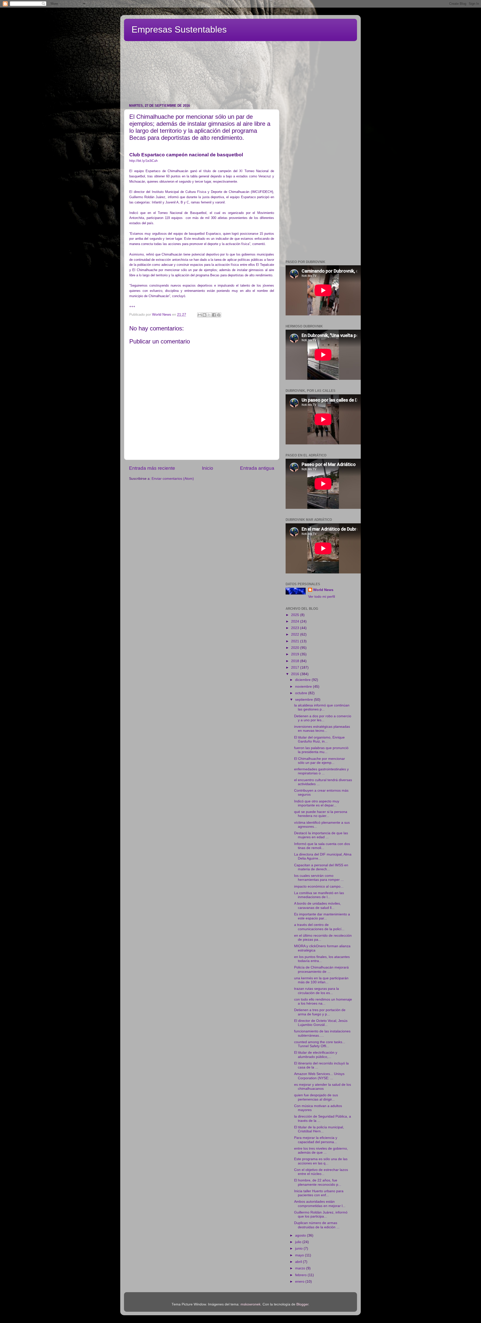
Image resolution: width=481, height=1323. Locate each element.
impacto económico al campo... (318, 886)
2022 (295, 634)
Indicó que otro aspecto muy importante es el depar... (316, 803)
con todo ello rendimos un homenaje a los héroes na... (323, 1001)
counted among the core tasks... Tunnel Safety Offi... (319, 1044)
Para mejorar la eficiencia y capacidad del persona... (315, 1140)
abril (299, 1262)
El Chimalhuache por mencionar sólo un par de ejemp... (319, 761)
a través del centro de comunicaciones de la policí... (319, 927)
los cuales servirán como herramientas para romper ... (319, 878)
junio (299, 1248)
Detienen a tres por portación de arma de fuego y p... (319, 1012)
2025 (295, 615)
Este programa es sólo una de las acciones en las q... (320, 1161)
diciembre (303, 680)
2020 (295, 648)
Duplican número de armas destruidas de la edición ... (316, 1225)
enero (300, 1281)
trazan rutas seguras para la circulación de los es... (316, 991)
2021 (295, 641)
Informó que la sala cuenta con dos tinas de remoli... (322, 846)
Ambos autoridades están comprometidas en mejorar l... (319, 1204)
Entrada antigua (257, 468)
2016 (295, 674)
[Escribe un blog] (204, 314)
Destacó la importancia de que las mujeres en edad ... (321, 835)
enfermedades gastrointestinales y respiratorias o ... (321, 771)
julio (298, 1242)
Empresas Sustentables (179, 29)
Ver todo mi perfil (321, 596)
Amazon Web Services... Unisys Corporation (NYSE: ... (319, 1076)
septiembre (304, 699)
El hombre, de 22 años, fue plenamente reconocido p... (317, 1182)
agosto (301, 1235)
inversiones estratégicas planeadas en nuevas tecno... (322, 729)
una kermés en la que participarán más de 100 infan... (321, 980)
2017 (295, 667)
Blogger (302, 1304)
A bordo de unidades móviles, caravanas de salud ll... (317, 905)
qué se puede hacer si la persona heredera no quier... (320, 814)
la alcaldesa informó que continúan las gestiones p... (321, 707)
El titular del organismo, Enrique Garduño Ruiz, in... (319, 739)
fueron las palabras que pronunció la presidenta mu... (321, 750)
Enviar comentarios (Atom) (173, 478)
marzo (300, 1268)
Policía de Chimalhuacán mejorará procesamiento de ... (321, 969)
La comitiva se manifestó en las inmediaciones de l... (319, 895)
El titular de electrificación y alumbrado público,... (315, 1054)
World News (323, 590)
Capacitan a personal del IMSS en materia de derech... (321, 867)
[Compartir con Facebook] (213, 314)
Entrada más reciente (152, 468)
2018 (295, 661)
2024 (295, 621)
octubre (301, 693)
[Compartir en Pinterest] (218, 314)
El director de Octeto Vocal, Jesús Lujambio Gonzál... (320, 1023)
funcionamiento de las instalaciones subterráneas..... (322, 1033)
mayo (300, 1255)
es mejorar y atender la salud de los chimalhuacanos (322, 1087)
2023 (295, 628)
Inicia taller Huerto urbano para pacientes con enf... (318, 1193)
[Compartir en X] (209, 314)
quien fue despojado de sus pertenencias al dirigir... (316, 1097)
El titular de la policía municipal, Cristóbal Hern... (319, 1129)
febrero (301, 1275)
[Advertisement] (245, 54)
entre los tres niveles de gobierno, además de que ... (321, 1150)
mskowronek (251, 1304)
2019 (295, 654)
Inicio (207, 468)
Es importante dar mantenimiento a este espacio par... (322, 916)
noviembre (304, 686)
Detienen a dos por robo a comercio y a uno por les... (322, 718)
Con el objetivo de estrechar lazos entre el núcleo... (321, 1172)
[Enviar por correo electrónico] (199, 314)
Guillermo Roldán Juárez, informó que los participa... (320, 1214)
